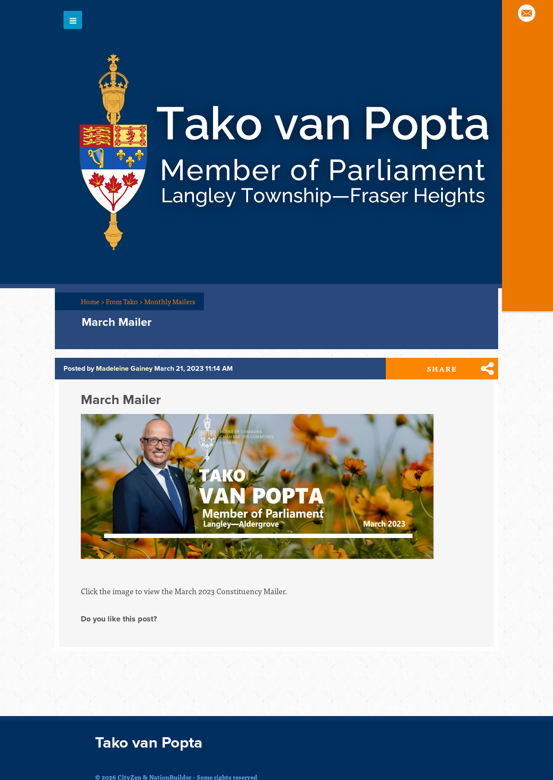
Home (93, 301)
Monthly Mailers (169, 301)
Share (442, 368)
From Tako (124, 301)
